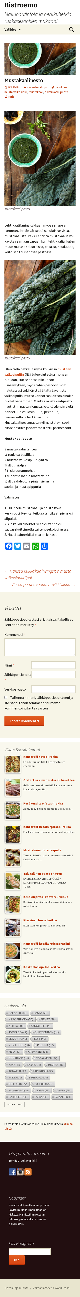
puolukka (43, 1084)
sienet (48, 1019)
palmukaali (52, 92)
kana (14, 1064)
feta (14, 1051)
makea (15, 1077)
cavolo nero (62, 87)
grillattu (18, 1084)
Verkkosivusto (15, 689)
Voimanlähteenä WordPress (51, 1288)
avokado (18, 1032)
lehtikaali (38, 1077)
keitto (16, 1025)
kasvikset (38, 1051)
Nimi (9, 665)
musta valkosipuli (15, 92)
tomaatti (17, 1071)
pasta (40, 1013)
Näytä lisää (14, 1104)
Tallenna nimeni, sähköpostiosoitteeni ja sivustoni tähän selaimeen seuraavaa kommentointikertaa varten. (38, 702)
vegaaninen (46, 1058)
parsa (41, 1097)
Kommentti (14, 634)
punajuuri (19, 1045)
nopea (42, 1090)
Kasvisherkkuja (37, 87)
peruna (45, 1045)
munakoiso (19, 1090)
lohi (40, 1039)
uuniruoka (43, 1071)
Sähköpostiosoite (17, 677)
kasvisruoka (21, 1019)
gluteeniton (46, 1032)
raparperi (18, 1097)
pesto (64, 92)
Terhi (11, 97)
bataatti (63, 1097)
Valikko (10, 29)
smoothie (40, 1025)
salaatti (17, 1013)
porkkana (19, 1058)
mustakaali (36, 92)
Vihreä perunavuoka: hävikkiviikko (44, 584)
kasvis (34, 1064)
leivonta (18, 1039)
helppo (55, 1064)
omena (63, 1090)
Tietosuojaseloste (16, 1288)
